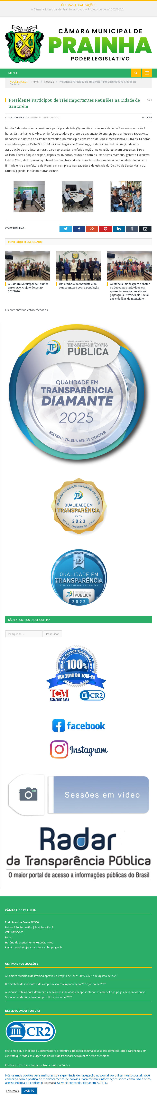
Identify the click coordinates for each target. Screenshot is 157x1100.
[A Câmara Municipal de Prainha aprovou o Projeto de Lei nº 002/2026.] (27, 265)
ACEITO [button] (29, 1090)
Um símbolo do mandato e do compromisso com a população (77, 9)
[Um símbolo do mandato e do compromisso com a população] (78, 265)
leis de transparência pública (70, 1056)
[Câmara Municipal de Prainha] (78, 43)
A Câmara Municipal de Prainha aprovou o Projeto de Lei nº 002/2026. (28, 287)
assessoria (100, 1051)
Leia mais (48, 1082)
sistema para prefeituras (55, 1051)
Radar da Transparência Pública (51, 1065)
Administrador (19, 117)
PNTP (22, 1065)
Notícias (147, 117)
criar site (30, 1051)
